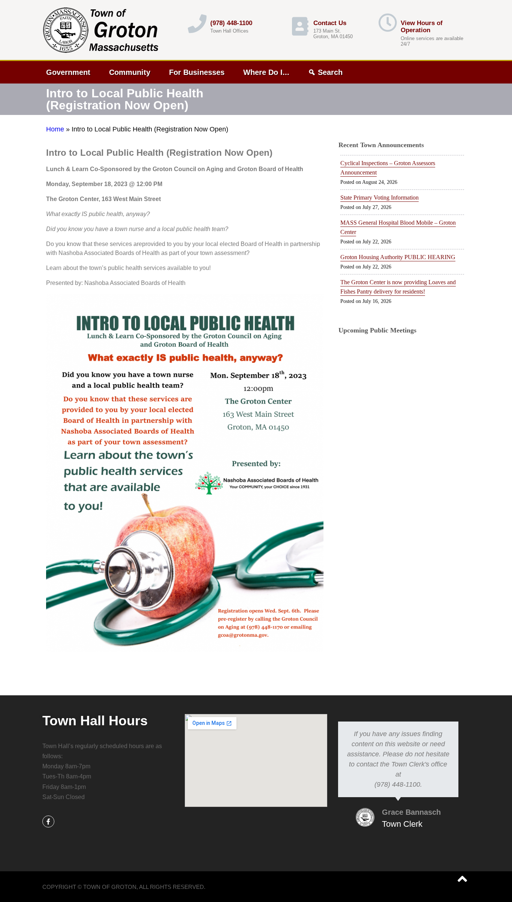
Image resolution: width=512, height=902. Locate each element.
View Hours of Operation (422, 26)
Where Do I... (266, 72)
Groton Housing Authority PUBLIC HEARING (397, 257)
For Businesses (197, 72)
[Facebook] (48, 821)
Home (55, 129)
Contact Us (329, 23)
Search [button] (330, 72)
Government (68, 72)
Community (129, 72)
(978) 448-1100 (231, 23)
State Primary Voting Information (379, 197)
